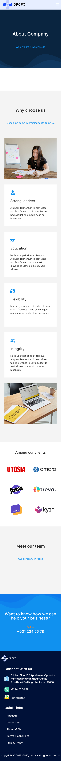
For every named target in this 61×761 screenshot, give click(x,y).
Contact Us (13, 722)
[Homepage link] (14, 4)
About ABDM (14, 729)
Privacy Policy (15, 742)
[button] (58, 4)
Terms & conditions (18, 736)
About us (12, 715)
